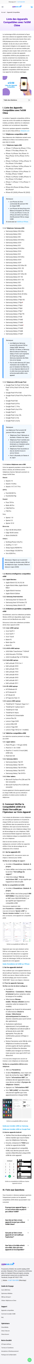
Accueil (3, 12)
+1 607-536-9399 (21, 2)
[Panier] (32, 7)
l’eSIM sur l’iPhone (22, 222)
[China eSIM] (17, 6)
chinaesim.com (24, 131)
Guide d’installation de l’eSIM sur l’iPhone (16, 964)
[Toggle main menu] (2, 7)
